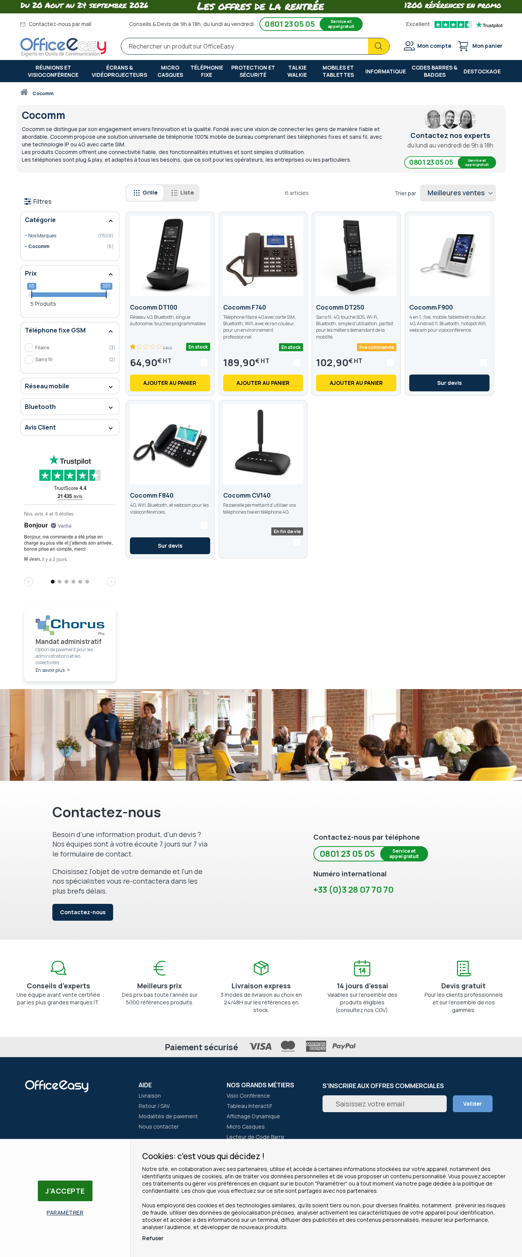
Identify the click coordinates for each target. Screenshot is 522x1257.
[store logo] (63, 47)
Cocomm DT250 (340, 307)
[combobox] (255, 46)
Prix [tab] (31, 273)
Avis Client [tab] (40, 427)
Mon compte (434, 45)
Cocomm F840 (151, 495)
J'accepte (65, 1190)
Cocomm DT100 (153, 307)
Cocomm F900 (431, 307)
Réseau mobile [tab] (47, 386)
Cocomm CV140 (247, 495)
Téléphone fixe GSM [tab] (55, 330)
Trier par (405, 193)
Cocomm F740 (244, 307)
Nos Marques (64, 236)
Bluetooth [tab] (40, 406)
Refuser (153, 1238)
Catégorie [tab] (40, 220)
